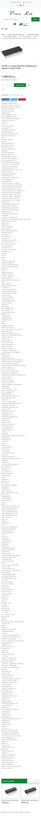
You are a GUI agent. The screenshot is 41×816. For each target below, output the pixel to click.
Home (3, 35)
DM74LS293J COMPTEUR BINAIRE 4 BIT (30, 800)
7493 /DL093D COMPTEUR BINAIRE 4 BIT (10, 800)
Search (35, 19)
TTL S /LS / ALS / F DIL (25, 36)
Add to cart (20, 85)
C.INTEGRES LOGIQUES (10, 36)
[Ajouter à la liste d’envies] (3, 90)
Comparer (29, 85)
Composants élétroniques (16, 35)
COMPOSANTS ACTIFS (33, 35)
